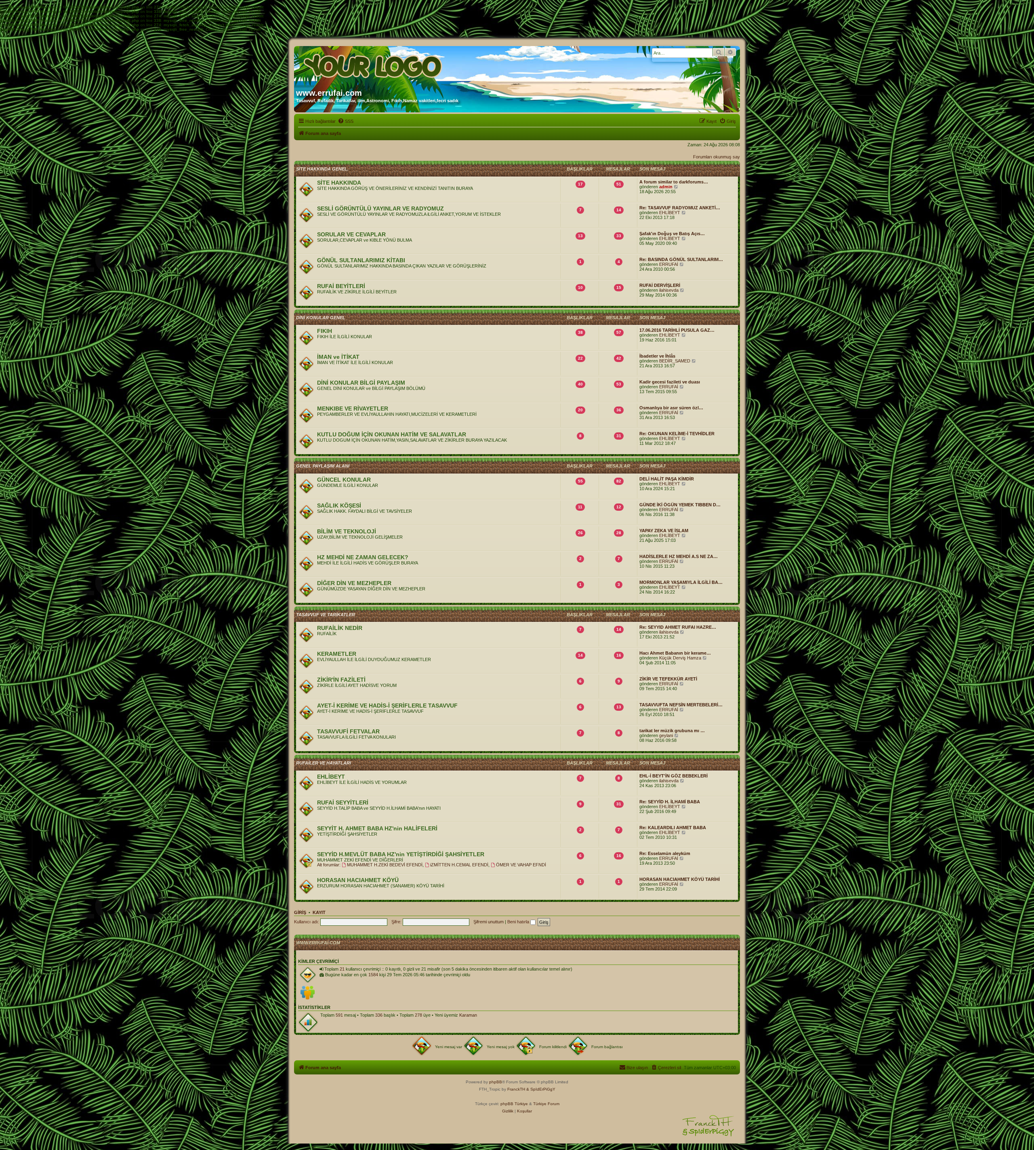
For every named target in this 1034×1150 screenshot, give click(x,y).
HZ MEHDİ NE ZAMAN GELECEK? (362, 557)
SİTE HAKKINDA (339, 182)
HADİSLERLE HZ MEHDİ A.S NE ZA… (678, 556)
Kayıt (319, 912)
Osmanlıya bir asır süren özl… (671, 407)
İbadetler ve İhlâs (657, 356)
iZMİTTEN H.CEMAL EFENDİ (459, 864)
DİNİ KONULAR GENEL (320, 317)
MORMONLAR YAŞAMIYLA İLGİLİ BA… (681, 582)
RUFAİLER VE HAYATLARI (323, 762)
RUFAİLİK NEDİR (339, 628)
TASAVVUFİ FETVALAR (348, 731)
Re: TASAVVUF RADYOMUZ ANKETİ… (679, 207)
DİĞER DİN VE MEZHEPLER (354, 583)
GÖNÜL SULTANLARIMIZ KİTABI (361, 260)
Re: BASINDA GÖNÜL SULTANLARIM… (681, 259)
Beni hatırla (518, 921)
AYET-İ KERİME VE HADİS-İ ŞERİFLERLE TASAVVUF (387, 705)
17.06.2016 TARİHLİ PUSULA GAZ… (677, 330)
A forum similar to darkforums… (673, 181)
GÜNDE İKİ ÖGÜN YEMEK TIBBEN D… (680, 504)
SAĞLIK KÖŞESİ (339, 505)
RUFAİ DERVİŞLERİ (659, 285)
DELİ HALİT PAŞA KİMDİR (666, 478)
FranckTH (516, 1089)
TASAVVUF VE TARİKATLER (325, 614)
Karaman (468, 1015)
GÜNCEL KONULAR (344, 479)
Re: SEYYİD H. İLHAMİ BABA (669, 801)
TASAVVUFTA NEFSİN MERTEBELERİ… (681, 704)
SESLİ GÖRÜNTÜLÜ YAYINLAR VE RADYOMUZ (380, 208)
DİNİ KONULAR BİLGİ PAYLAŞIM (361, 382)
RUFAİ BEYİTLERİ (341, 286)
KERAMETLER (336, 654)
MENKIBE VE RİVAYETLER (352, 408)
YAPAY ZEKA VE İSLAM (663, 530)
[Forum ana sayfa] (373, 64)
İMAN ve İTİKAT (338, 357)
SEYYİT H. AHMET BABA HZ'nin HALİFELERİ (377, 828)
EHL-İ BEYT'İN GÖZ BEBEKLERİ (673, 775)
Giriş (300, 912)
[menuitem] (345, 121)
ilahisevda (669, 290)
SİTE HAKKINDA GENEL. (322, 168)
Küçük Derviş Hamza (680, 657)
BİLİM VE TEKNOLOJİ (346, 531)
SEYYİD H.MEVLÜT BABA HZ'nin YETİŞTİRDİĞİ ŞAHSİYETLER (400, 854)
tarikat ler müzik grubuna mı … (672, 730)
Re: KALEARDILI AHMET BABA (672, 827)
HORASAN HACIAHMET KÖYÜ (358, 880)
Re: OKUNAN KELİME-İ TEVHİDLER (677, 433)
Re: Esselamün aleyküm (664, 853)
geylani (666, 735)
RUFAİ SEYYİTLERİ (342, 802)
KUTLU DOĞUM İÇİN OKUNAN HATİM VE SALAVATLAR (391, 434)
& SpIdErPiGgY (540, 1089)
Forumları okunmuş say (716, 156)
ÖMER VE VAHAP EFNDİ (521, 864)
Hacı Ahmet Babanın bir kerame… (675, 653)
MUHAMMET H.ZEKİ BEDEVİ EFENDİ (384, 864)
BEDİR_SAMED (674, 360)
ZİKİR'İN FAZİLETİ (341, 679)
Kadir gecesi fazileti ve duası (669, 381)
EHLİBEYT (669, 212)
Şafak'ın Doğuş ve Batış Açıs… (672, 233)
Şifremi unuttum (488, 921)
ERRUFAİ (668, 264)
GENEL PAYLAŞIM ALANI (322, 465)
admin (666, 186)
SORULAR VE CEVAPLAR (351, 234)
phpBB (495, 1082)
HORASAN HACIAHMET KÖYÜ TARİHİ (679, 879)
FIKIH (324, 331)
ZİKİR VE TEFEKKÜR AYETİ (668, 678)
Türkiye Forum (546, 1104)
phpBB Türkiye (514, 1104)
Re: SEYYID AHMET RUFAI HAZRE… (677, 627)
